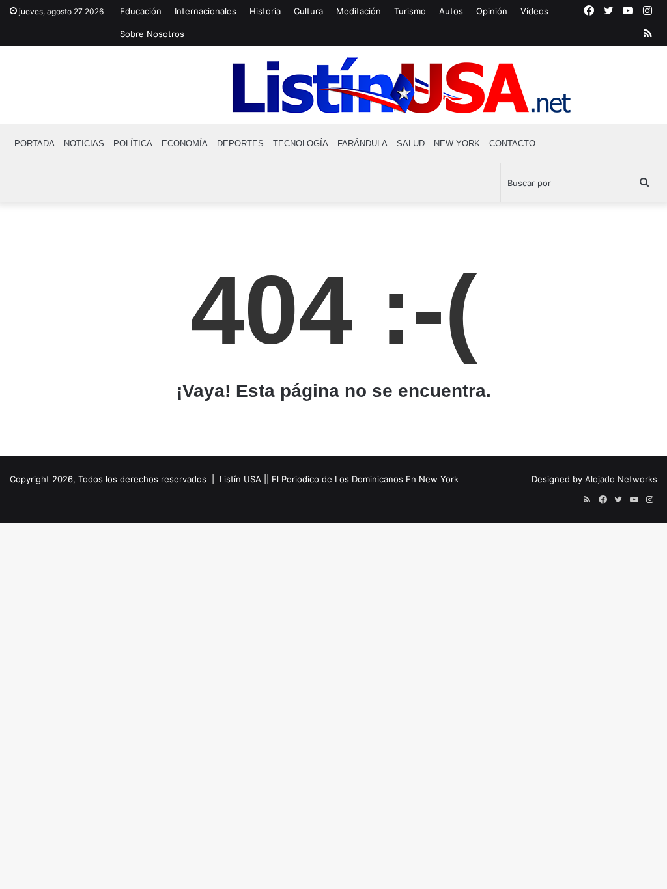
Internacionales (205, 11)
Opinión (491, 11)
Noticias (84, 143)
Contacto (512, 143)
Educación (141, 11)
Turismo (410, 11)
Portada (34, 143)
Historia (265, 11)
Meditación (358, 11)
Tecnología (300, 143)
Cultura (308, 11)
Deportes (240, 143)
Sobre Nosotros (152, 34)
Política (132, 143)
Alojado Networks (621, 479)
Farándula (362, 143)
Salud (411, 143)
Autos (451, 11)
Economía (185, 143)
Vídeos (534, 11)
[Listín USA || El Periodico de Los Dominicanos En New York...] (400, 85)
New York (457, 143)
